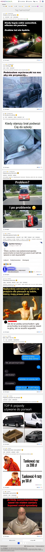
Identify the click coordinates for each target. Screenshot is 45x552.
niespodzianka (16, 339)
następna (32, 540)
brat (6, 117)
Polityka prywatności (40, 546)
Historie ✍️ (21, 6)
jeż (23, 117)
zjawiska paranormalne (10, 237)
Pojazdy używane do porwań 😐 (12, 397)
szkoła (15, 117)
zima (4, 68)
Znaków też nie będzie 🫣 (11, 15)
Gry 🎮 (15, 6)
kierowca (5, 175)
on (3, 339)
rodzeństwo (10, 117)
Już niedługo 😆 (8, 66)
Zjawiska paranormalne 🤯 (11, 235)
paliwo (17, 452)
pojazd (10, 399)
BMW (26, 237)
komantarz (25, 282)
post (33, 237)
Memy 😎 (5, 6)
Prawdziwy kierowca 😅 (10, 280)
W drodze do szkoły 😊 (10, 115)
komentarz (38, 237)
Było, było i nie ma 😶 (9, 338)
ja (3, 17)
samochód (7, 17)
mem (21, 282)
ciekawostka (14, 399)
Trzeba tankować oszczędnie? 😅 (13, 450)
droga (4, 282)
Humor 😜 (10, 6)
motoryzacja (14, 495)
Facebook (29, 237)
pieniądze (13, 452)
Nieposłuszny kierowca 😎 (11, 173)
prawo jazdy (15, 17)
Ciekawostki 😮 (5, 171)
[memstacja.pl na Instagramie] (40, 1)
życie (18, 282)
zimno (8, 68)
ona (6, 339)
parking (14, 175)
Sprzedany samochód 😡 (10, 493)
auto (11, 17)
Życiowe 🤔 (27, 6)
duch (4, 237)
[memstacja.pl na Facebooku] (42, 1)
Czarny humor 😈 (34, 6)
